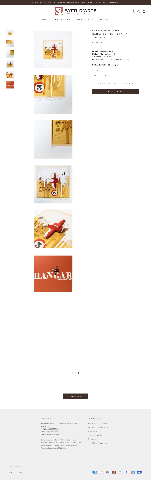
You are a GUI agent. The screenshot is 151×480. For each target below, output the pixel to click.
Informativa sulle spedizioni (99, 427)
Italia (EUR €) (15, 466)
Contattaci (92, 439)
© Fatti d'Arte (16, 472)
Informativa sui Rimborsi (98, 423)
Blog (91, 19)
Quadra (79, 19)
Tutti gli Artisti (61, 19)
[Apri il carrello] (144, 11)
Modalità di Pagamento (97, 443)
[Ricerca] (138, 11)
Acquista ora (115, 91)
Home (45, 19)
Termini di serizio (95, 435)
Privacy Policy (93, 431)
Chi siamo (104, 19)
